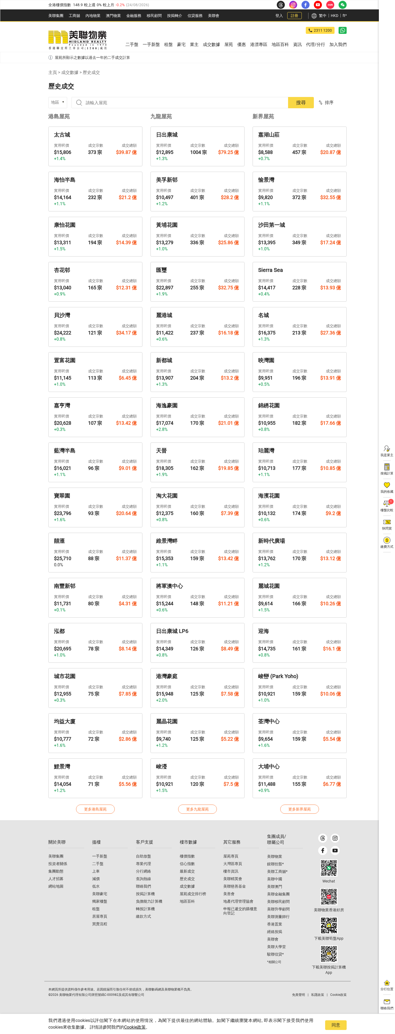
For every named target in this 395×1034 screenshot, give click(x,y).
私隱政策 (317, 995)
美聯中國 (274, 879)
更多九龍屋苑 (197, 809)
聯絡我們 (143, 886)
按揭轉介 (174, 15)
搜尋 (301, 102)
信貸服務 (195, 15)
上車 (96, 871)
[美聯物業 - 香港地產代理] (77, 40)
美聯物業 (274, 856)
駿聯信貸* (275, 954)
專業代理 (143, 864)
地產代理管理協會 (238, 901)
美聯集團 (55, 15)
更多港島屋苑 (95, 809)
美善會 (229, 894)
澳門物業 (113, 15)
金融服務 (133, 15)
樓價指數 (187, 856)
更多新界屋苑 (299, 809)
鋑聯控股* (275, 864)
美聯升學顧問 (278, 909)
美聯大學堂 (276, 947)
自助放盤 (143, 856)
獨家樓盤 (99, 901)
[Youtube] (335, 850)
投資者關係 (57, 864)
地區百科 (187, 901)
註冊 (294, 15)
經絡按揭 (274, 931)
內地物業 (92, 15)
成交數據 (69, 72)
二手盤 (97, 864)
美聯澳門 (274, 886)
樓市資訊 (230, 871)
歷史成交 (187, 879)
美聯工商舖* (277, 871)
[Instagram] (335, 838)
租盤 (96, 909)
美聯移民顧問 (278, 901)
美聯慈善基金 (234, 886)
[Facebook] (322, 850)
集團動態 (55, 871)
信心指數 (187, 864)
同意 (336, 1025)
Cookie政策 (135, 1027)
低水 (96, 886)
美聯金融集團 (278, 894)
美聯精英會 (232, 879)
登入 (279, 15)
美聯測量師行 (278, 916)
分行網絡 (143, 871)
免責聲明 (298, 995)
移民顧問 (154, 15)
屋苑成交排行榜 (193, 894)
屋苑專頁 (230, 856)
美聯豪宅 (99, 894)
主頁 (52, 72)
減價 (96, 879)
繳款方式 (143, 916)
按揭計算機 (145, 894)
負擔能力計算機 (149, 901)
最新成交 (187, 871)
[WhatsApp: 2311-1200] (343, 30)
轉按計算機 (145, 909)
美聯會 (213, 15)
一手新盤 (99, 856)
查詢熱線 (143, 879)
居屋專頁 (99, 916)
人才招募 (55, 879)
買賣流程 (99, 924)
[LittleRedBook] (328, 896)
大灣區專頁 (232, 864)
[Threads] (322, 838)
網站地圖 (55, 886)
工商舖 (74, 15)
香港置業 (274, 924)
